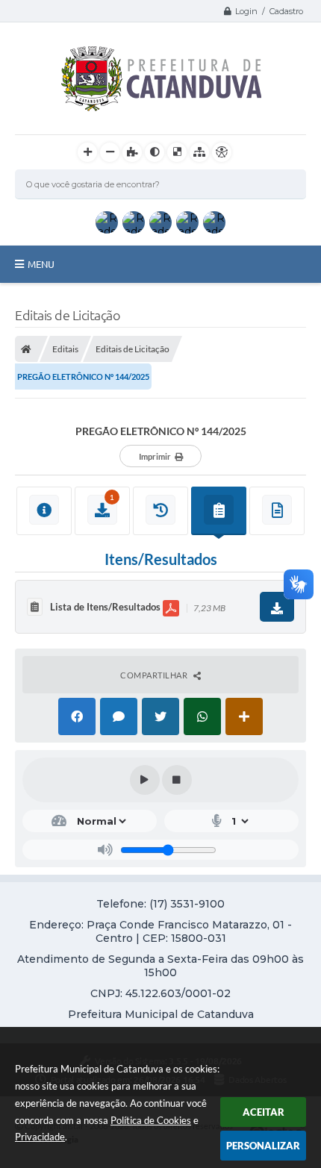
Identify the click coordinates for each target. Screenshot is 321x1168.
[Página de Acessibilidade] (221, 152)
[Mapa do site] (199, 152)
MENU (41, 264)
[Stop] (177, 780)
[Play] (145, 780)
